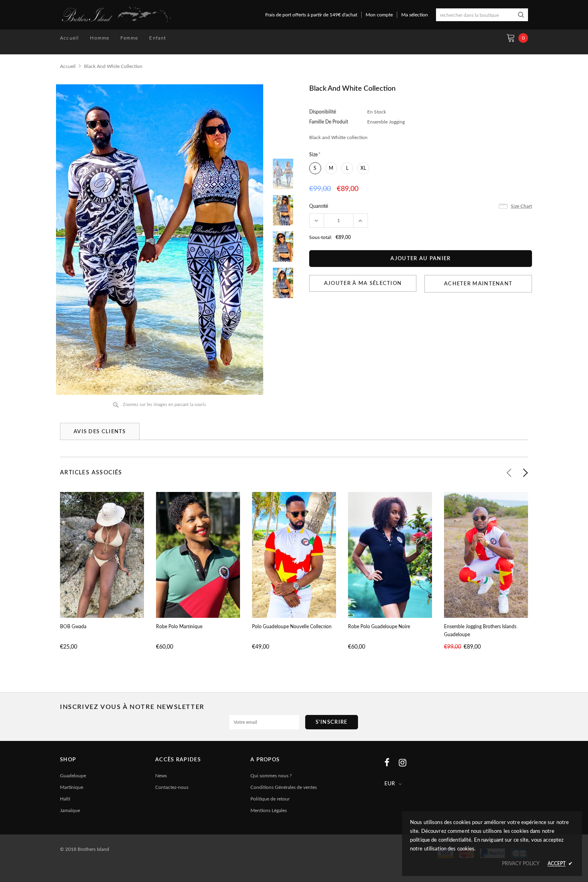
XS (180, 586)
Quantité (318, 206)
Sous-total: (320, 237)
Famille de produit (328, 121)
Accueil (68, 66)
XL (363, 168)
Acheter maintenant (478, 284)
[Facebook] (387, 762)
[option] (159, 239)
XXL (306, 586)
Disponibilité (322, 112)
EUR (389, 783)
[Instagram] (402, 762)
